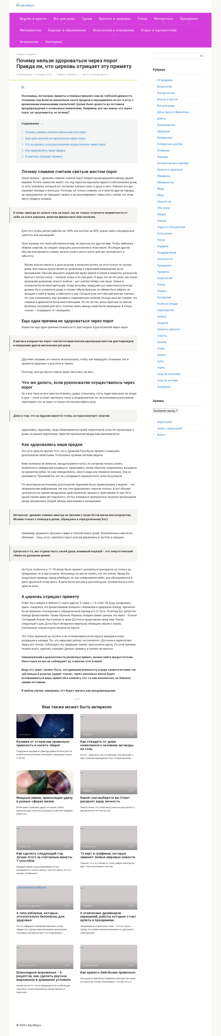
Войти (161, 434)
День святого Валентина (173, 112)
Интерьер (163, 150)
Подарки (162, 246)
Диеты (161, 118)
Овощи (161, 220)
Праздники (189, 18)
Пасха (161, 240)
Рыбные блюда (167, 303)
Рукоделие (164, 297)
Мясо (160, 195)
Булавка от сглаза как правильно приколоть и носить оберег (42, 743)
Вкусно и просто (33, 18)
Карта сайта (164, 422)
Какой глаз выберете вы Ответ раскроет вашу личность (105, 799)
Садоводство (165, 310)
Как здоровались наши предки (45, 150)
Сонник (162, 342)
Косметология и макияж (173, 163)
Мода (160, 188)
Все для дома (64, 18)
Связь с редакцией (169, 428)
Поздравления (166, 252)
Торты (161, 367)
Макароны (164, 176)
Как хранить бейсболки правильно (108, 972)
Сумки (86, 18)
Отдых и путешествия (159, 30)
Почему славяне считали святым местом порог (56, 132)
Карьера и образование (67, 30)
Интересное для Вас (170, 144)
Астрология (29, 41)
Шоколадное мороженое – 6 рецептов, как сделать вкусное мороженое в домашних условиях (43, 976)
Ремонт (162, 291)
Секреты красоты (168, 329)
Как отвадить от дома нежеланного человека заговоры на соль (106, 745)
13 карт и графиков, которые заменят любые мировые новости (107, 855)
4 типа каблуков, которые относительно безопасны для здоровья (40, 916)
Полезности (164, 259)
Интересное (163, 18)
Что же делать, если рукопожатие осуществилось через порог (65, 144)
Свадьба (162, 323)
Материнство (30, 30)
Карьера (162, 156)
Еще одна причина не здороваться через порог (55, 138)
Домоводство (166, 125)
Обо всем (163, 208)
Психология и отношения (113, 30)
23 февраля (164, 80)
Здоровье (163, 131)
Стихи (142, 18)
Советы (162, 335)
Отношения (164, 233)
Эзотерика (53, 41)
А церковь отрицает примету (44, 156)
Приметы (72, 74)
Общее (161, 214)
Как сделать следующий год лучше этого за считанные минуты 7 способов (44, 857)
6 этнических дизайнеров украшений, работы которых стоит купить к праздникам (108, 916)
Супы (160, 361)
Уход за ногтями (167, 380)
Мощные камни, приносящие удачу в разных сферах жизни (44, 799)
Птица (161, 284)
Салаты (162, 316)
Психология (164, 278)
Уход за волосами (168, 374)
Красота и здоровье (115, 18)
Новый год (164, 201)
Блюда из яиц (166, 93)
